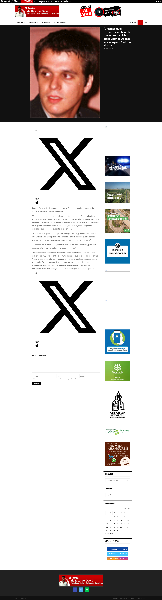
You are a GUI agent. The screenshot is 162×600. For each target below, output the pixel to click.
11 (121, 520)
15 (110, 523)
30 (114, 531)
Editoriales (21, 22)
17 (117, 523)
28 (107, 531)
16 (114, 523)
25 (121, 527)
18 (121, 523)
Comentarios (33, 22)
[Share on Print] (37, 203)
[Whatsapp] (135, 22)
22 (110, 527)
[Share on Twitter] (68, 195)
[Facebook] (131, 22)
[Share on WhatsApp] (37, 199)
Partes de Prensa (60, 22)
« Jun (107, 533)
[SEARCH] (128, 480)
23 (114, 527)
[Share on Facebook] (36, 130)
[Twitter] (133, 22)
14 (107, 523)
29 (110, 531)
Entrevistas (46, 22)
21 (107, 527)
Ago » (111, 533)
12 (124, 520)
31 (117, 531)
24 (117, 527)
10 (117, 520)
